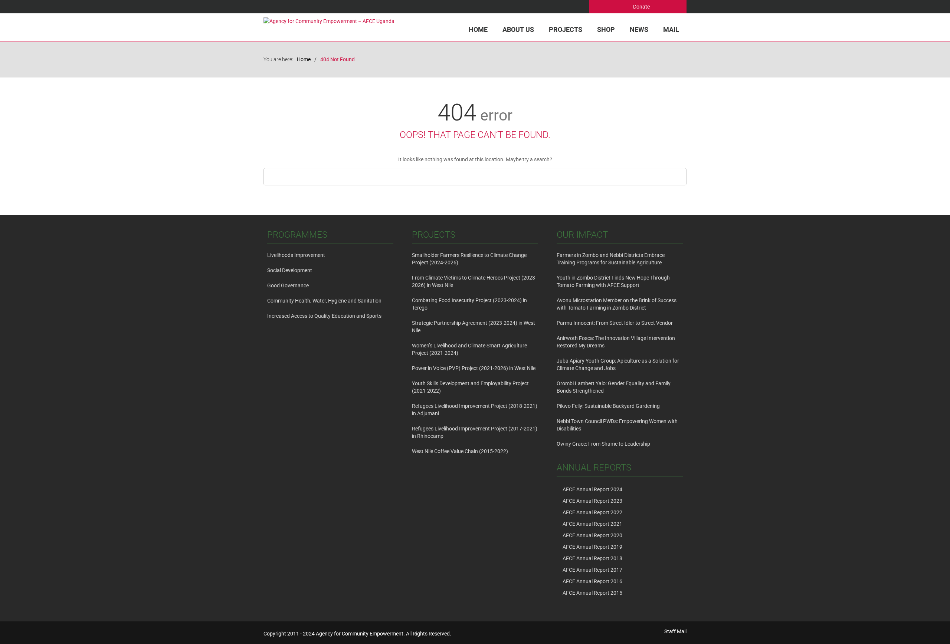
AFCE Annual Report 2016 (592, 581)
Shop (606, 29)
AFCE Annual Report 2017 (592, 570)
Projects (565, 29)
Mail (671, 29)
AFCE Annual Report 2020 (592, 535)
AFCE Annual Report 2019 (592, 547)
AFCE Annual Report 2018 (592, 558)
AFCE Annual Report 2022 (592, 512)
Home (478, 29)
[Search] (679, 176)
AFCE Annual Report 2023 (592, 501)
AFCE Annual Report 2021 (592, 524)
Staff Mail (675, 631)
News (639, 29)
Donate (641, 7)
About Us (518, 29)
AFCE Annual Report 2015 (592, 593)
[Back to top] (929, 623)
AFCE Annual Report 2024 (592, 489)
